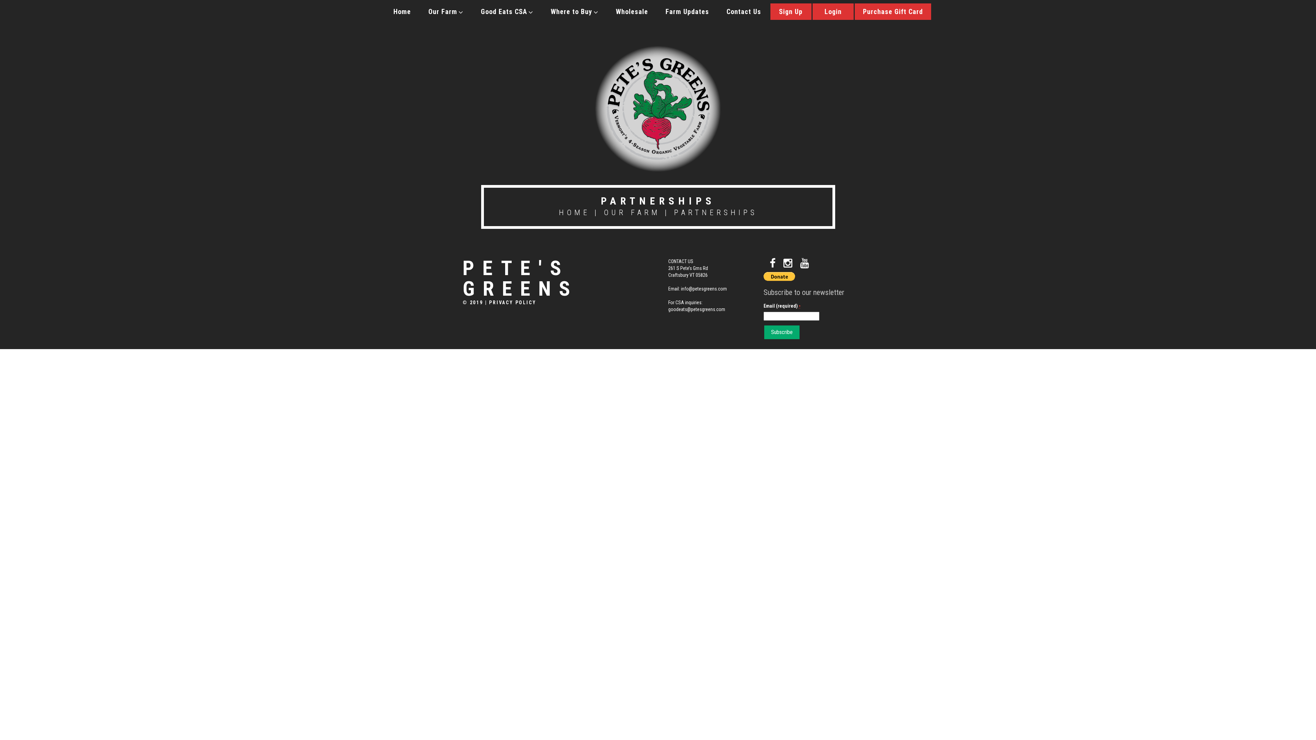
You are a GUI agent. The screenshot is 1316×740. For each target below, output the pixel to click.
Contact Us (744, 12)
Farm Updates (687, 12)
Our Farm (442, 12)
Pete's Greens (520, 278)
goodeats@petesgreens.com (696, 309)
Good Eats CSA (504, 12)
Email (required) (782, 306)
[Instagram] (787, 263)
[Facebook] (773, 263)
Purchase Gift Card (893, 12)
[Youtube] (804, 263)
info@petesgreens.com (704, 289)
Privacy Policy (512, 302)
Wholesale (632, 12)
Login (833, 12)
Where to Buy (571, 12)
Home (402, 12)
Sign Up (791, 12)
